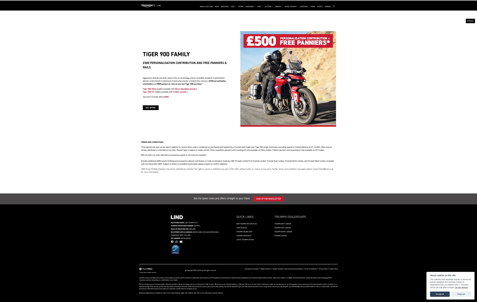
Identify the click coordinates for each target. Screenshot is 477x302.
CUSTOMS (268, 6)
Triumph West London (282, 224)
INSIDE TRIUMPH (291, 6)
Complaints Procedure (252, 269)
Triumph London (280, 236)
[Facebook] (173, 242)
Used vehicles (241, 228)
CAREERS (328, 6)
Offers (241, 6)
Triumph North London (283, 232)
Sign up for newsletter (268, 198)
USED (233, 6)
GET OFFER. (151, 107)
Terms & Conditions (310, 269)
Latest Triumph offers (245, 240)
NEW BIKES (225, 6)
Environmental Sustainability (293, 269)
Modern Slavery (266, 269)
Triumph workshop (243, 236)
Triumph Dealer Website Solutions (147, 272)
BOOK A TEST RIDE (206, 6)
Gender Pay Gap (277, 269)
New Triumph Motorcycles (246, 224)
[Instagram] (177, 242)
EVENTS (320, 6)
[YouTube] (181, 242)
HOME (217, 6)
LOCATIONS (304, 6)
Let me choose (461, 287)
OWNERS (278, 6)
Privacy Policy (323, 269)
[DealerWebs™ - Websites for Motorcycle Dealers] (147, 269)
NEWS (313, 6)
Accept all (440, 294)
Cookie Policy (334, 269)
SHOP (259, 6)
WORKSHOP (250, 6)
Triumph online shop (244, 232)
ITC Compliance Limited (218, 278)
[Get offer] (288, 78)
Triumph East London (282, 228)
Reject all (461, 294)
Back (471, 21)
